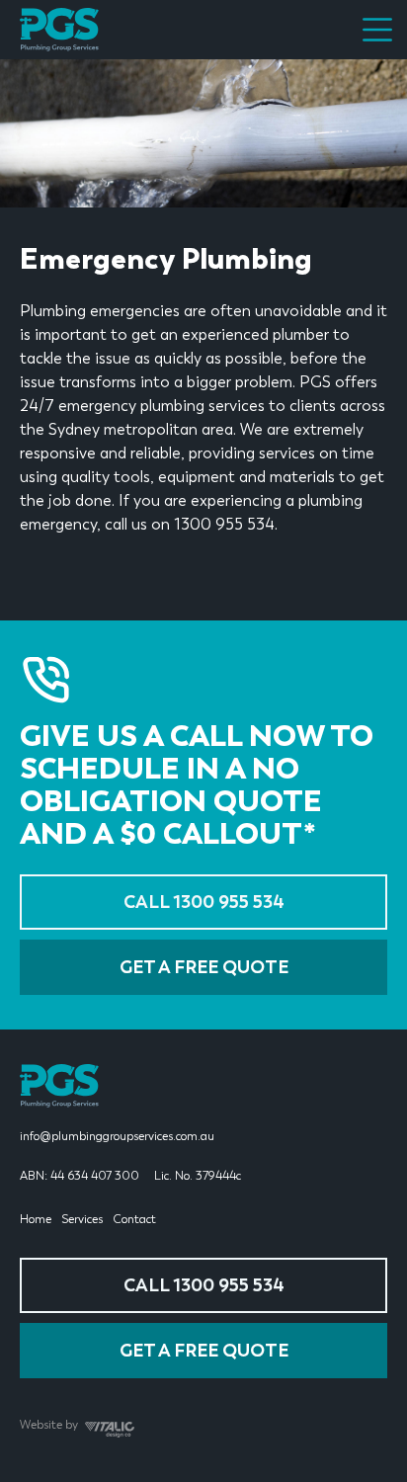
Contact (134, 1219)
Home (35, 1219)
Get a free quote (204, 967)
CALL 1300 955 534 (204, 902)
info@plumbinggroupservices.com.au (117, 1136)
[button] (377, 29)
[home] (59, 29)
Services (82, 1219)
